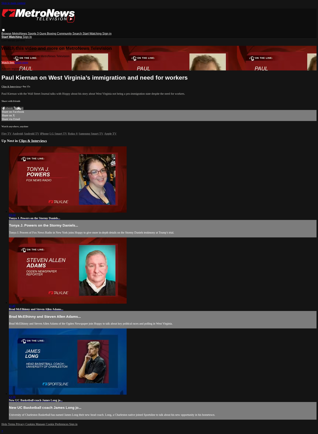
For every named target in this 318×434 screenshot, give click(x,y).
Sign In (27, 36)
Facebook (7, 108)
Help (4, 424)
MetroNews (20, 33)
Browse (6, 33)
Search (78, 33)
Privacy (20, 424)
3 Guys (42, 33)
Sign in (107, 33)
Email (20, 108)
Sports (32, 33)
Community (65, 33)
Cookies (30, 424)
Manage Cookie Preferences (52, 424)
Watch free (8, 62)
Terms (12, 424)
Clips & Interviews (11, 86)
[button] (3, 30)
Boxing (52, 33)
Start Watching (92, 33)
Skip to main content (13, 3)
